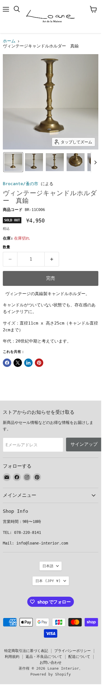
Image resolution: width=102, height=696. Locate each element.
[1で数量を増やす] (52, 259)
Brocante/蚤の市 (20, 183)
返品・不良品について (44, 656)
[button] (13, 162)
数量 (6, 247)
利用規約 (12, 656)
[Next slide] (95, 162)
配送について (79, 656)
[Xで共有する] (17, 363)
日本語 (47, 566)
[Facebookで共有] (7, 363)
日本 (48, 581)
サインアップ (84, 444)
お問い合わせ (51, 662)
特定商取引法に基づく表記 (26, 651)
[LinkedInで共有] (28, 363)
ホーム (9, 41)
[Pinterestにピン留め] (39, 363)
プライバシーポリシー (72, 651)
